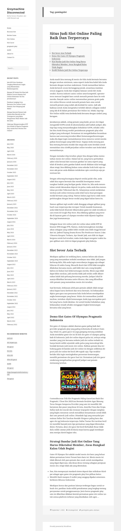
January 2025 (11, 204)
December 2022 (12, 293)
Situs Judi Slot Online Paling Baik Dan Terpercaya (76, 35)
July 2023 (10, 268)
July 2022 (10, 311)
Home (9, 28)
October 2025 (11, 172)
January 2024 (11, 247)
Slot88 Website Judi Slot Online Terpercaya (70, 70)
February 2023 (12, 286)
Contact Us (10, 57)
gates (91, 510)
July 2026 (10, 144)
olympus (96, 510)
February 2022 (12, 325)
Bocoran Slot (11, 32)
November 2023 (12, 254)
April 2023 (10, 279)
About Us (10, 54)
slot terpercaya (12, 342)
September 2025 (12, 176)
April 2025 (10, 194)
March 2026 (11, 155)
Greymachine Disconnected (16, 10)
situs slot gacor (12, 359)
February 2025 (12, 201)
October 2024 (11, 215)
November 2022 (12, 296)
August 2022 (11, 307)
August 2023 (11, 264)
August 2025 (11, 179)
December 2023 (12, 250)
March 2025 (11, 197)
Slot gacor (10, 379)
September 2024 (12, 218)
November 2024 (12, 211)
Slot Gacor (10, 43)
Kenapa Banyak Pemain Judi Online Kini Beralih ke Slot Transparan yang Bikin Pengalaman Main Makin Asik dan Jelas (17, 116)
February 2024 (12, 243)
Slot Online (11, 39)
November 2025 (12, 169)
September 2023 (12, 261)
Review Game (11, 35)
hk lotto (9, 351)
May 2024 (10, 233)
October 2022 (11, 300)
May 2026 (10, 148)
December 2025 (12, 165)
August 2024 (11, 222)
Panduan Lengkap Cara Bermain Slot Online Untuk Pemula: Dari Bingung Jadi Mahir (16, 105)
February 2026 (12, 158)
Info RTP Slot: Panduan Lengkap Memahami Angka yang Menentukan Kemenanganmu (16, 85)
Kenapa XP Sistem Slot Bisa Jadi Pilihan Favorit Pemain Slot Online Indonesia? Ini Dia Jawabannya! (17, 95)
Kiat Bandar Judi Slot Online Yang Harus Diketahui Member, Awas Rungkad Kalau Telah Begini (69, 64)
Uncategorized (73, 510)
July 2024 (10, 225)
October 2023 (11, 257)
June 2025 (10, 187)
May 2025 (10, 190)
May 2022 (10, 314)
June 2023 (10, 272)
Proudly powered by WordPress (60, 526)
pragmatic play (12, 46)
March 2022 (11, 321)
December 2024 (12, 208)
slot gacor (10, 347)
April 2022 (10, 317)
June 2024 (10, 229)
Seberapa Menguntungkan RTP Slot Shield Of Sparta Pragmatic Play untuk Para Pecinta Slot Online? (17, 127)
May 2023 (10, 275)
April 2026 (10, 151)
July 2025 (10, 183)
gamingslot (85, 510)
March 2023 (11, 282)
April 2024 (10, 236)
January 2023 (11, 289)
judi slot (10, 338)
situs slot (10, 355)
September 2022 (12, 303)
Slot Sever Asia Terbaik (61, 53)
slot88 (9, 50)
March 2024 (11, 240)
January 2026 (11, 162)
